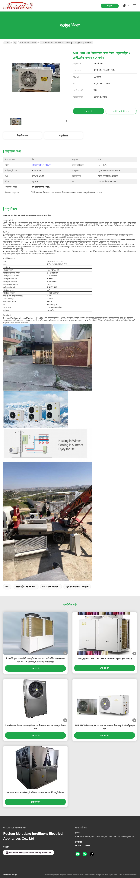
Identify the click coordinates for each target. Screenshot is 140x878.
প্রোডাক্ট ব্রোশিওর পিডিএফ (41, 165)
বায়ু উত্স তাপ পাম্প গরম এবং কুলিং (77, 586)
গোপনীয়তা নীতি (7, 875)
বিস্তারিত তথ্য (22, 135)
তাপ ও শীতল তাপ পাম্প (50, 586)
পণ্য (15, 43)
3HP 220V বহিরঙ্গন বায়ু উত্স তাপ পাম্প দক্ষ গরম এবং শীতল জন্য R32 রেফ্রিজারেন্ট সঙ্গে (105, 727)
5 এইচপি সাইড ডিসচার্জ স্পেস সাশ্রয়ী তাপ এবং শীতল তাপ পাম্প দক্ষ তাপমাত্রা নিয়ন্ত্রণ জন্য (35, 727)
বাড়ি (8, 43)
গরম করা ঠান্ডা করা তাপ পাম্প (25, 586)
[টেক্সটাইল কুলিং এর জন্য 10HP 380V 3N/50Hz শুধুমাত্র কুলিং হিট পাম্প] (104, 633)
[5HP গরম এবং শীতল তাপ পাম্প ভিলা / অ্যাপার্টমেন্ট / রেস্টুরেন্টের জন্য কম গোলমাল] (35, 80)
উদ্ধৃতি (109, 6)
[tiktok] (91, 854)
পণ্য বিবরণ (63, 135)
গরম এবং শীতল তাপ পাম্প (28, 43)
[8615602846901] (77, 854)
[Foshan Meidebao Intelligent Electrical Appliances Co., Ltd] (18, 6)
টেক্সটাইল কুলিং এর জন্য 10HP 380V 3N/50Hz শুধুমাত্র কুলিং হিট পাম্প (105, 658)
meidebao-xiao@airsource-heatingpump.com (30, 852)
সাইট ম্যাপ (14, 875)
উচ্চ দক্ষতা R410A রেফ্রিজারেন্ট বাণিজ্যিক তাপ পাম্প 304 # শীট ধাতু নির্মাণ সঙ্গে (35, 792)
